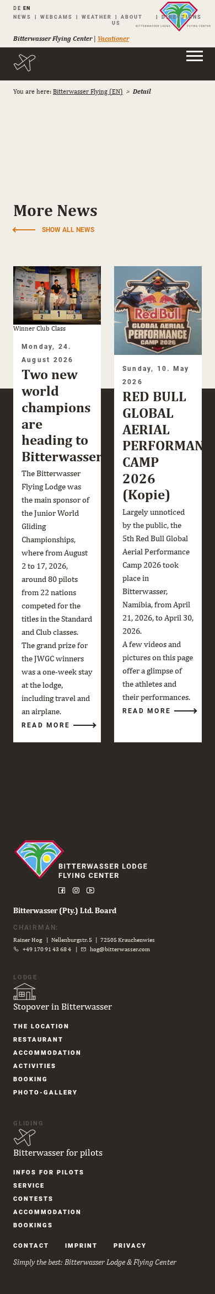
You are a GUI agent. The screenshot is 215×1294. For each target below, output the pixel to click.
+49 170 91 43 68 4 (47, 949)
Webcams (56, 17)
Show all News (68, 230)
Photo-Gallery (45, 1092)
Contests (33, 1199)
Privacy (130, 1245)
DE (17, 8)
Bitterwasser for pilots (58, 1152)
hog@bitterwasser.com (120, 949)
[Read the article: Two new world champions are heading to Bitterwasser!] (57, 295)
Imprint (81, 1245)
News (22, 17)
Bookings (33, 1225)
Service (29, 1185)
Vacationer (113, 38)
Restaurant (38, 1039)
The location (41, 1026)
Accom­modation (47, 1052)
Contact (31, 1245)
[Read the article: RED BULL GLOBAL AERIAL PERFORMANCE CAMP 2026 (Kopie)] (158, 310)
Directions (182, 17)
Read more (46, 725)
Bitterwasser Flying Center (52, 38)
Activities (34, 1066)
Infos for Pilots (48, 1172)
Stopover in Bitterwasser (62, 1006)
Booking (30, 1079)
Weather (97, 17)
